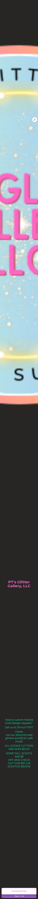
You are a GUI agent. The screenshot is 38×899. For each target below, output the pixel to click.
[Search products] (34, 119)
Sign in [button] (18, 896)
